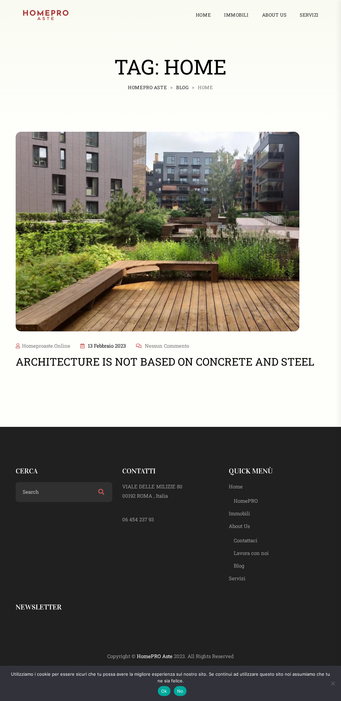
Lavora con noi (251, 553)
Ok (164, 691)
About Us (274, 15)
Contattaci (245, 540)
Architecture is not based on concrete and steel (165, 361)
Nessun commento (167, 345)
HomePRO (246, 500)
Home (203, 15)
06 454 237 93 (138, 519)
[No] (332, 683)
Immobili (236, 15)
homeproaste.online (46, 345)
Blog (239, 565)
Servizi (309, 15)
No (180, 691)
